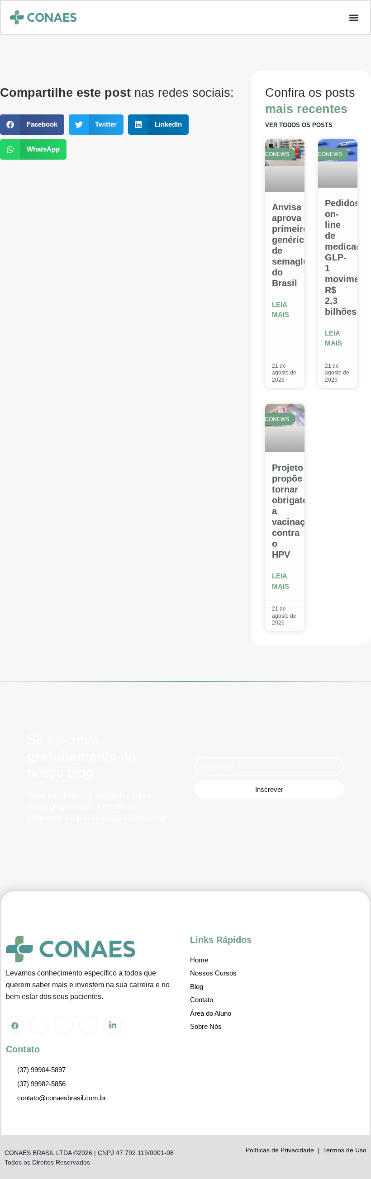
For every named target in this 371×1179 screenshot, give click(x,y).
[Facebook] (15, 1025)
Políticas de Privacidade (280, 1150)
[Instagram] (39, 1025)
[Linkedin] (113, 1025)
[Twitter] (64, 1025)
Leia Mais (280, 310)
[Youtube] (88, 1025)
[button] (353, 17)
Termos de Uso (344, 1150)
